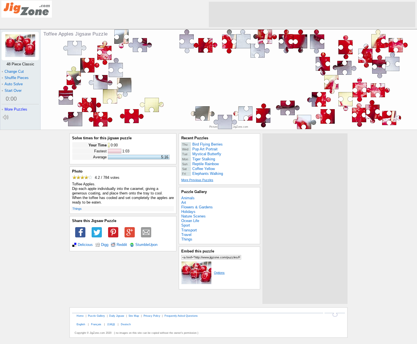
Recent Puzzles (194, 138)
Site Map (134, 315)
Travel (186, 235)
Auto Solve (12, 84)
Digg (104, 245)
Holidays (188, 212)
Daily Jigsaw (116, 315)
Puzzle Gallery (194, 192)
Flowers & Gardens (197, 207)
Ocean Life (190, 221)
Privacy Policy (152, 315)
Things (77, 208)
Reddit (122, 245)
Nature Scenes (193, 216)
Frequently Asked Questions (181, 315)
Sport (185, 225)
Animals (188, 198)
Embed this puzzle (197, 251)
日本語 (111, 324)
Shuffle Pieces (15, 78)
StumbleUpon (146, 245)
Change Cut (13, 71)
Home (80, 315)
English (81, 324)
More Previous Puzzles (197, 180)
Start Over (12, 90)
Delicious (85, 245)
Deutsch (126, 324)
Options (219, 272)
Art (183, 202)
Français (96, 324)
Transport (189, 230)
